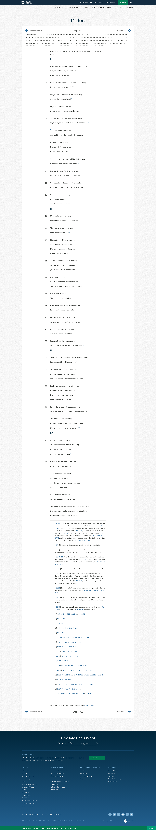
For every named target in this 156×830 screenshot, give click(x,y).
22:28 (59, 684)
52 (79, 37)
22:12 (58, 651)
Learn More (96, 758)
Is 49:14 (63, 614)
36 (32, 37)
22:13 (58, 557)
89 (85, 40)
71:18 (73, 694)
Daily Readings (84, 2)
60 (103, 37)
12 (64, 35)
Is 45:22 (77, 684)
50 (73, 37)
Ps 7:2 (64, 670)
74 (41, 40)
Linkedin (123, 814)
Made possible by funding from (113, 821)
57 (94, 37)
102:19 (81, 694)
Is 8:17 (91, 590)
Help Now (123, 2)
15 (73, 35)
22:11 (59, 647)
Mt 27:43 (80, 642)
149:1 (86, 675)
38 (38, 37)
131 (30, 46)
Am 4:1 (61, 564)
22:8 (57, 637)
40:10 (75, 675)
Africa (24, 773)
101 (122, 40)
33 (126, 35)
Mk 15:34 (96, 536)
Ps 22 (84, 552)
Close (151, 828)
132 (34, 46)
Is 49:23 (69, 628)
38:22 (70, 651)
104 (30, 43)
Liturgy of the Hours (58, 787)
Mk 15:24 (71, 665)
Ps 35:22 (64, 651)
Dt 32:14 (99, 562)
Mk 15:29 (78, 637)
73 (38, 40)
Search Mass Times (57, 776)
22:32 (58, 694)
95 (103, 40)
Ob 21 (71, 689)
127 (117, 43)
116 (76, 43)
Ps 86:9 (64, 684)
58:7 (83, 670)
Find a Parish (98, 2)
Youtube (118, 814)
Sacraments (55, 784)
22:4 (58, 623)
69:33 (69, 680)
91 (91, 40)
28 (111, 35)
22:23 (58, 573)
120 (91, 43)
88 (82, 40)
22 (71, 528)
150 (102, 46)
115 (72, 43)
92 (94, 40)
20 (88, 35)
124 (106, 43)
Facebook (114, 814)
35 (29, 37)
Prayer (53, 779)
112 (60, 43)
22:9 (58, 642)
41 (47, 37)
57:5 (79, 670)
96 (106, 40)
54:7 (68, 614)
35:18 (70, 675)
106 (38, 43)
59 (100, 37)
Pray (81, 779)
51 (76, 37)
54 (85, 37)
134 (42, 46)
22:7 (57, 550)
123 (102, 43)
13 (67, 35)
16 (76, 35)
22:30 (58, 607)
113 (64, 43)
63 (112, 37)
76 (47, 40)
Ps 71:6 (64, 647)
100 (118, 40)
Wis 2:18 (70, 642)
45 (59, 37)
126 (113, 43)
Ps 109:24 (64, 661)
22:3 (58, 619)
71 (32, 40)
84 (70, 40)
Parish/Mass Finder (115, 771)
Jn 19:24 (87, 540)
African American (28, 776)
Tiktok (131, 814)
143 (76, 46)
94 (100, 40)
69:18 (102, 590)
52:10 (83, 684)
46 (61, 37)
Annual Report (27, 779)
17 (79, 35)
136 (49, 46)
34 (26, 37)
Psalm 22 (59, 523)
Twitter (110, 814)
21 (90, 35)
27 (108, 35)
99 (114, 40)
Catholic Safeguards (29, 803)
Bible (24, 790)
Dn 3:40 (75, 628)
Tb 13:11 (70, 684)
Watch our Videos (91, 744)
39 (41, 37)
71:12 (75, 651)
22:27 (58, 597)
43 (53, 37)
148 (95, 46)
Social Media (112, 782)
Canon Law (26, 795)
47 (64, 37)
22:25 (58, 588)
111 (57, 43)
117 (79, 43)
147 (91, 46)
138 (57, 46)
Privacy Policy (89, 705)
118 (83, 43)
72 (35, 40)
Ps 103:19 (65, 689)
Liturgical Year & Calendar (60, 782)
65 (117, 37)
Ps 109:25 (63, 637)
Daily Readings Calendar (91, 2)
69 (26, 40)
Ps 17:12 (64, 656)
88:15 (57, 593)
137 (53, 46)
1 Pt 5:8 (76, 656)
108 (45, 43)
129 (125, 43)
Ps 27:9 (96, 590)
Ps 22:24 (77, 581)
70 (29, 40)
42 (50, 37)
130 (26, 46)
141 (68, 46)
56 (91, 37)
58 (97, 37)
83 (67, 40)
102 (125, 40)
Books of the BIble (57, 773)
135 (45, 46)
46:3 (74, 647)
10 (58, 35)
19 (85, 35)
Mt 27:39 (71, 637)
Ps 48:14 (64, 694)
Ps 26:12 (65, 675)
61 (106, 37)
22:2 (58, 614)
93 (97, 40)
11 (61, 35)
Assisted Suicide (28, 787)
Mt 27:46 (74, 614)
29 (114, 35)
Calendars (111, 776)
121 (95, 43)
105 (34, 43)
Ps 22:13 (66, 528)
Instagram (127, 814)
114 (68, 43)
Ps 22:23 (77, 531)
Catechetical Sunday (29, 800)
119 (87, 43)
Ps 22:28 (63, 533)
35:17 (75, 670)
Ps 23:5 (64, 680)
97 (109, 40)
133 (38, 46)
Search (131, 2)
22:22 (59, 670)
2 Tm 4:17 (89, 670)
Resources (112, 773)
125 (110, 43)
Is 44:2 (69, 647)
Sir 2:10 (63, 619)
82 (64, 40)
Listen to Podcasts (77, 744)
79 (56, 40)
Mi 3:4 (86, 590)
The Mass (54, 790)
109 (49, 43)
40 (44, 37)
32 (123, 35)
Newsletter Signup (114, 779)
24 (99, 35)
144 (79, 46)
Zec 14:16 (89, 684)
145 (83, 46)
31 (120, 35)
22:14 (58, 656)
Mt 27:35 (77, 540)
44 (56, 37)
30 (117, 35)
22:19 (58, 665)
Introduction (31, 35)
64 (114, 37)
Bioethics (25, 792)
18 (82, 35)
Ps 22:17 (84, 559)
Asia (23, 782)
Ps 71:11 (64, 642)
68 (126, 37)
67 (123, 37)
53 (82, 37)
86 (76, 40)
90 (88, 40)
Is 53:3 (63, 633)
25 (102, 35)
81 (61, 40)
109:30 (80, 675)
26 (105, 35)
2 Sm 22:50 (92, 675)
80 (59, 40)
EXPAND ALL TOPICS (28, 807)
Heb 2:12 (100, 675)
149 (98, 46)
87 (79, 40)
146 (87, 46)
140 (64, 46)
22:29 (59, 689)
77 (50, 40)
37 (35, 37)
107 (42, 43)
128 (121, 43)
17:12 (71, 670)
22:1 (57, 545)
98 (112, 40)
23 (96, 35)
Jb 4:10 (70, 656)
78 (53, 40)
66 (120, 37)
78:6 (77, 694)
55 (88, 37)
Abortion (25, 771)
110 (53, 43)
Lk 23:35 (86, 637)
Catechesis (26, 798)
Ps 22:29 (80, 609)
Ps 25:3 (63, 628)
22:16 (58, 569)
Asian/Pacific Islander (29, 784)
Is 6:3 (62, 623)
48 (67, 37)
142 (72, 46)
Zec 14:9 (77, 689)
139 (60, 46)
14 (70, 35)
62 (109, 37)
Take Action (84, 771)
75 (44, 40)
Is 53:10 (88, 694)
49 (70, 37)
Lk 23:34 (79, 665)
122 (98, 43)
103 (26, 43)
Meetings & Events (86, 776)
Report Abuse (110, 2)
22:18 (59, 661)
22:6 (58, 628)
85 (73, 40)
